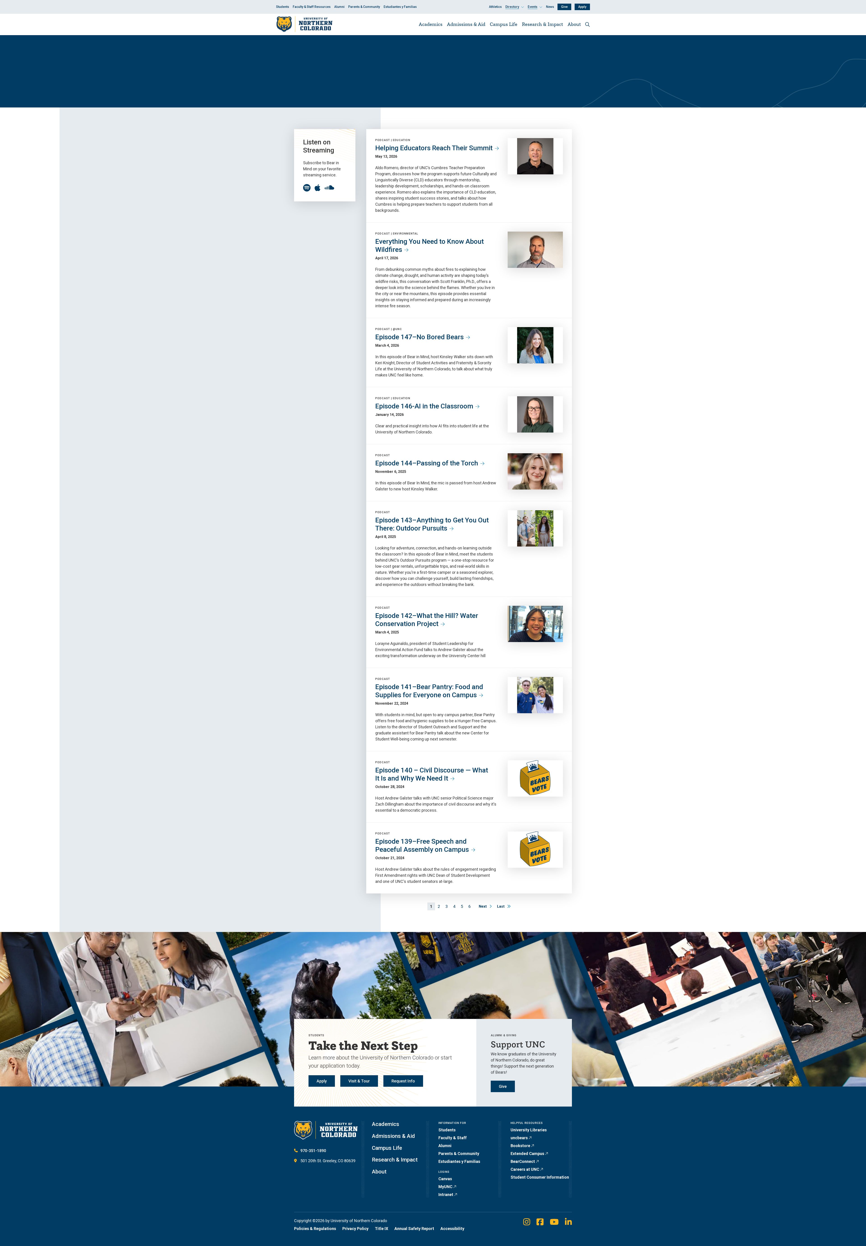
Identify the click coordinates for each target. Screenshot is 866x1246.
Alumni (339, 7)
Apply (582, 7)
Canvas (445, 1178)
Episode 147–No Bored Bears (419, 337)
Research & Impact (542, 24)
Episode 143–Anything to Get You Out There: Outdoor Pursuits (432, 524)
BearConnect (523, 1161)
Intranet (445, 1194)
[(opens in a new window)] (307, 187)
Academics (430, 24)
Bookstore (520, 1145)
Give (564, 7)
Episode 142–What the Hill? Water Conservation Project (426, 620)
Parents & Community (364, 7)
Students (282, 7)
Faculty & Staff (452, 1137)
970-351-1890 (313, 1150)
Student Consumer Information (540, 1177)
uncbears (519, 1137)
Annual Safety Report (414, 1228)
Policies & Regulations (315, 1228)
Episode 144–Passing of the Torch (426, 463)
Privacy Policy (355, 1228)
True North (303, 77)
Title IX (381, 1228)
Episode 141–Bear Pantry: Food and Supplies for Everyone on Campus (429, 691)
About (574, 24)
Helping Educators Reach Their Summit (434, 148)
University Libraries (529, 1130)
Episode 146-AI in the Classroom (424, 406)
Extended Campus (527, 1153)
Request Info (403, 1081)
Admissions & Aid (466, 24)
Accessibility (452, 1228)
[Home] (304, 24)
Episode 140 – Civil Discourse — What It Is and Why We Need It (431, 774)
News (550, 7)
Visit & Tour (359, 1081)
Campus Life (503, 24)
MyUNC (445, 1186)
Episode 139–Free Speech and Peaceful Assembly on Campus (422, 845)
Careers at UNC (525, 1169)
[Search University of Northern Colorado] (587, 24)
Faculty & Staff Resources (312, 7)
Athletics (495, 7)
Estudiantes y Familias (400, 7)
